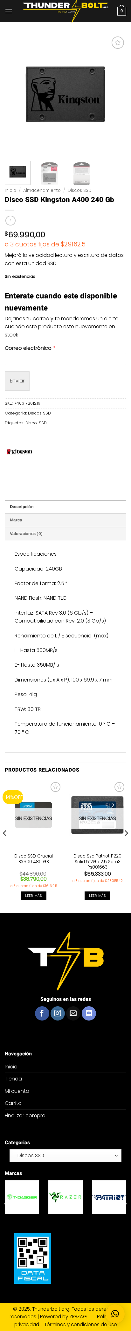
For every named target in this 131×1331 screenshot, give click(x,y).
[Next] (126, 846)
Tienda (13, 1078)
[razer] (65, 1197)
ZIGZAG (82, 1316)
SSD (43, 423)
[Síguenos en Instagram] (58, 1013)
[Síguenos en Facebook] (42, 1013)
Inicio (10, 190)
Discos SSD (80, 190)
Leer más (33, 895)
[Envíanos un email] (73, 1013)
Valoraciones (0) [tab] (26, 534)
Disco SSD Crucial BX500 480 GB (33, 858)
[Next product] (10, 220)
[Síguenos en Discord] (89, 1013)
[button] (8, 11)
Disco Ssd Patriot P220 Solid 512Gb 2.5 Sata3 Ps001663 (97, 861)
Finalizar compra (25, 1115)
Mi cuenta (17, 1091)
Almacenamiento (42, 190)
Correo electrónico (30, 348)
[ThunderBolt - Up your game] (66, 11)
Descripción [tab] (22, 507)
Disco (31, 423)
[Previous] (5, 846)
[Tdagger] (22, 1197)
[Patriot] (109, 1197)
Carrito (13, 1103)
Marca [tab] (16, 520)
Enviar (17, 380)
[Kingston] (20, 452)
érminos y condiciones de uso (82, 1324)
